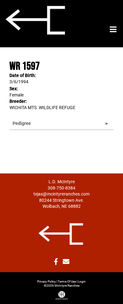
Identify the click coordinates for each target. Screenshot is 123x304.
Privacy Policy (46, 281)
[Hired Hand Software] (62, 293)
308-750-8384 (61, 188)
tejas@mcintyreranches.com (61, 194)
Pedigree (22, 123)
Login (82, 281)
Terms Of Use (67, 281)
